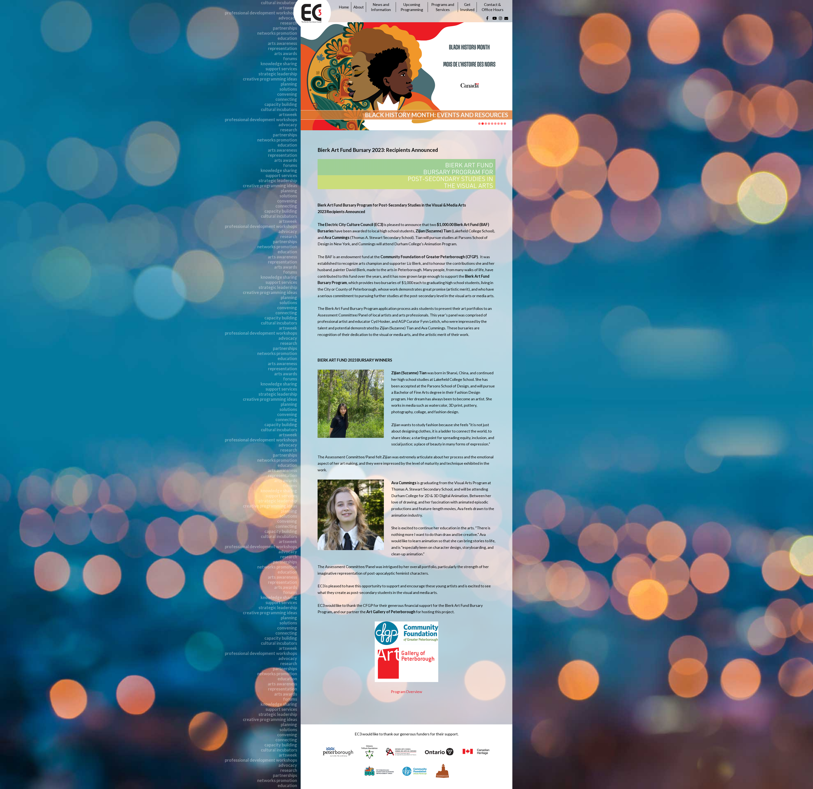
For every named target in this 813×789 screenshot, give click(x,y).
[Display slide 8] (502, 123)
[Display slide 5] (492, 123)
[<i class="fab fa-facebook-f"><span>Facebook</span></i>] (487, 18)
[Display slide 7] (498, 123)
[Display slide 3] (486, 123)
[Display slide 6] (495, 123)
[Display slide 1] (479, 123)
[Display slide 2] (482, 123)
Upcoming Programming (412, 7)
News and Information (381, 7)
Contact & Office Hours (492, 7)
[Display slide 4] (489, 123)
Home (344, 7)
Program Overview (406, 691)
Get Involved (467, 7)
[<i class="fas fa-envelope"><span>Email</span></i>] (506, 18)
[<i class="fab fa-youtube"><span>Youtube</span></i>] (494, 18)
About (358, 7)
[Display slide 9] (505, 123)
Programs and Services (442, 7)
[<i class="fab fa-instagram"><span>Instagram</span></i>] (500, 18)
